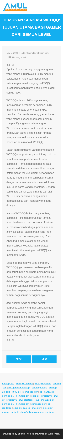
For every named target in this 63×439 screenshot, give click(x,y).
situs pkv (36, 408)
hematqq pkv (22, 395)
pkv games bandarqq (19, 387)
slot (4, 387)
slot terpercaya (39, 387)
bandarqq (49, 391)
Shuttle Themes (26, 433)
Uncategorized (19, 57)
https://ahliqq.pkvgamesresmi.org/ (37, 412)
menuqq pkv (8, 383)
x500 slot (16, 391)
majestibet (48, 408)
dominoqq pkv (30, 391)
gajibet (14, 412)
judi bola (6, 391)
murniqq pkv (8, 395)
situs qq (57, 383)
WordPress (53, 433)
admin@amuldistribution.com (35, 53)
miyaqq (5, 412)
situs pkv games (24, 383)
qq (41, 391)
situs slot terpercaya (41, 395)
